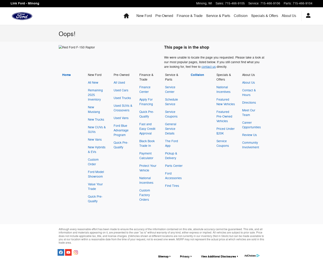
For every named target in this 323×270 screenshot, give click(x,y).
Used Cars (121, 90)
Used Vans (121, 118)
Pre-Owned (164, 16)
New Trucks (96, 119)
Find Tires (172, 186)
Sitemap (163, 256)
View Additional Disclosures (218, 256)
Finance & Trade (190, 16)
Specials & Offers (264, 16)
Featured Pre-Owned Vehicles (224, 116)
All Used (119, 82)
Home (66, 75)
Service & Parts (218, 16)
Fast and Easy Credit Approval (147, 128)
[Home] (22, 16)
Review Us (249, 135)
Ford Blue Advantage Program (121, 130)
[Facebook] (61, 252)
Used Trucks (122, 98)
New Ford (144, 16)
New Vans (95, 139)
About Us (289, 16)
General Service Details (170, 128)
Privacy (185, 256)
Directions (249, 103)
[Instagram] (76, 252)
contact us (208, 67)
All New (93, 82)
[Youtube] (68, 252)
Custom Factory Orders (144, 195)
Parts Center (174, 166)
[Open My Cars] (307, 16)
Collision (241, 16)
